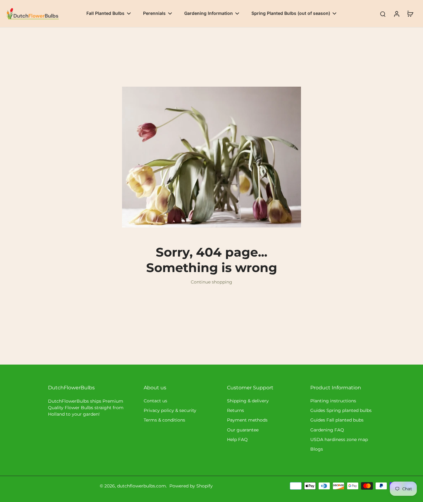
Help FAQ (237, 439)
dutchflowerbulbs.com (141, 486)
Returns (235, 410)
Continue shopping (211, 282)
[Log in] (396, 13)
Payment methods (247, 420)
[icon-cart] (410, 13)
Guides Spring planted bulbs (341, 410)
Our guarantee (243, 430)
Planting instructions (333, 401)
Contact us (155, 401)
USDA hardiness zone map (339, 439)
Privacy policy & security (170, 410)
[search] (383, 13)
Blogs (316, 449)
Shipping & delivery (248, 401)
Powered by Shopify (191, 486)
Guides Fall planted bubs (337, 420)
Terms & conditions (164, 420)
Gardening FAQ (327, 430)
